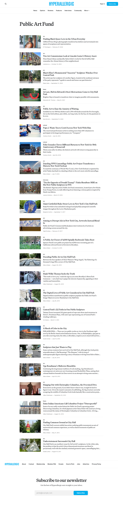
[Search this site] (6, 3)
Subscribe (112, 4)
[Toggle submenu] (89, 10)
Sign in (102, 4)
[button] (86, 10)
